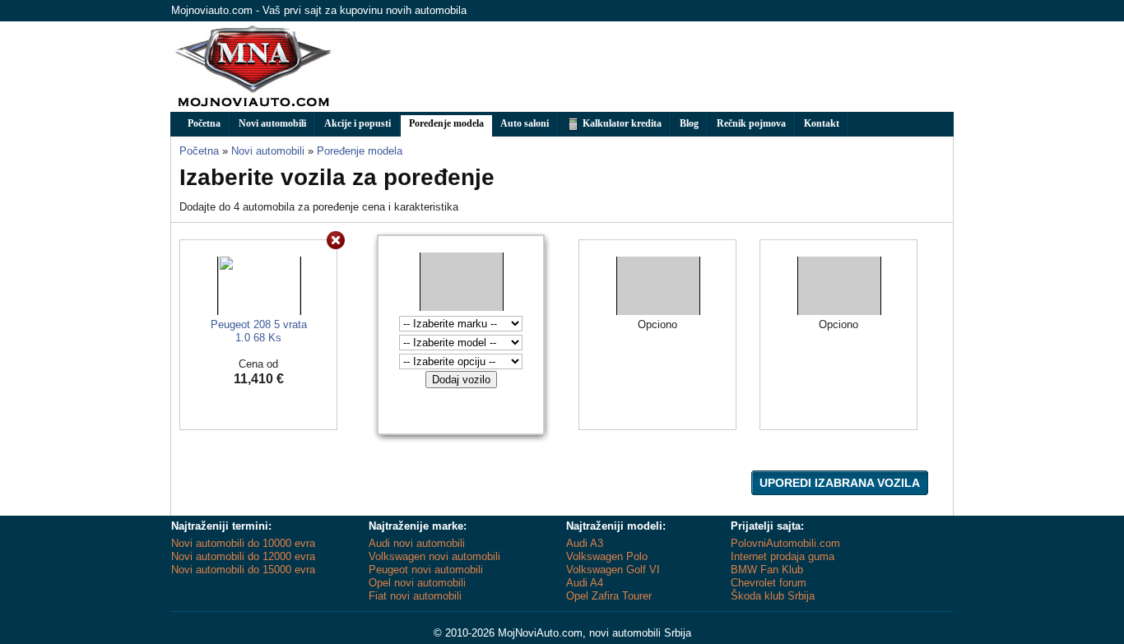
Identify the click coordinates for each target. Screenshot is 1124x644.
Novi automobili (272, 123)
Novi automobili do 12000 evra (243, 556)
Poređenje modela (446, 123)
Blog (689, 123)
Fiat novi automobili (415, 596)
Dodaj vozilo (461, 379)
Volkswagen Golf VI (613, 569)
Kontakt (821, 123)
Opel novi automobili (417, 583)
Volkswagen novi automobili (434, 556)
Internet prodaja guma (782, 556)
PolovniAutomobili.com (785, 543)
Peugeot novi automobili (426, 569)
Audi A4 (584, 583)
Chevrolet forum (768, 583)
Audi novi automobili (417, 543)
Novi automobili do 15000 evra (243, 569)
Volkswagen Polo (607, 556)
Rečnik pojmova (751, 123)
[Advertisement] (653, 67)
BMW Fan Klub (767, 569)
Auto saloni (524, 123)
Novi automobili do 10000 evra (243, 543)
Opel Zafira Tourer (609, 596)
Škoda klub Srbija (773, 596)
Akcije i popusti (357, 123)
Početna (204, 123)
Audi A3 (584, 543)
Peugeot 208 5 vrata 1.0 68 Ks (259, 331)
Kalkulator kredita (621, 123)
